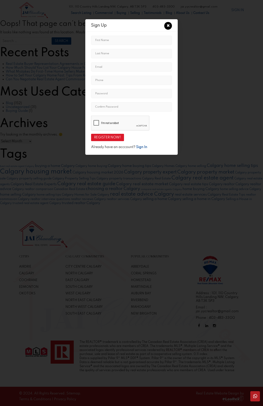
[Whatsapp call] (255, 396)
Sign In (141, 147)
